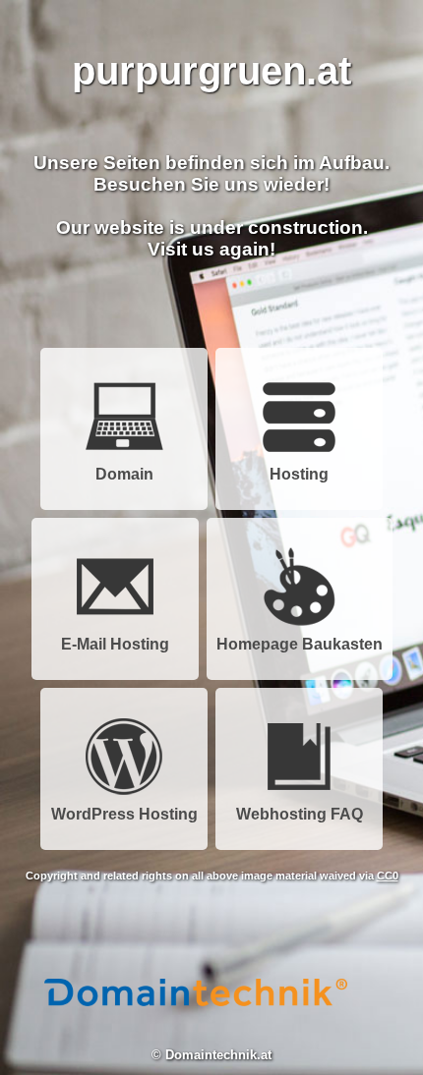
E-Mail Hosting (115, 644)
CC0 (387, 875)
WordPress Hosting (124, 814)
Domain (124, 474)
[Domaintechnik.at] (195, 1029)
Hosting (299, 474)
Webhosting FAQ (299, 814)
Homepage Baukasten (299, 644)
